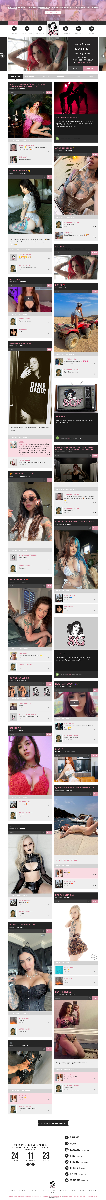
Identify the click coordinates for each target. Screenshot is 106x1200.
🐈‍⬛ (10, 1043)
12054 (69, 438)
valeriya (69, 452)
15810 (69, 674)
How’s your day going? (23, 925)
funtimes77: (24, 460)
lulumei (20, 730)
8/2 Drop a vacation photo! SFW (74, 788)
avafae (23, 173)
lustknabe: (69, 967)
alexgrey (66, 897)
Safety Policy (28, 1196)
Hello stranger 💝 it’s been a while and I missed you (27, 85)
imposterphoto (84, 62)
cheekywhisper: (26, 145)
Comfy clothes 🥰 (20, 171)
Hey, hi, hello (63, 992)
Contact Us (82, 1196)
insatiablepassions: (28, 555)
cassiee (20, 927)
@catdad (23, 444)
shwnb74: (23, 653)
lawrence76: (25, 255)
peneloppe (21, 88)
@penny (59, 860)
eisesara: (23, 157)
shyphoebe (67, 524)
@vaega (74, 860)
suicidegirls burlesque (67, 117)
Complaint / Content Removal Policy (71, 1196)
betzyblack (66, 686)
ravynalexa (67, 150)
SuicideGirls (53, 23)
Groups (40, 33)
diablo (59, 749)
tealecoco (21, 828)
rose (21, 345)
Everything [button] (75, 76)
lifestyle (60, 653)
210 (76, 69)
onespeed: (23, 330)
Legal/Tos (11, 1196)
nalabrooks (21, 281)
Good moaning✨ (65, 148)
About (83, 1190)
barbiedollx (25, 476)
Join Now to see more (53, 1123)
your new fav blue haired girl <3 (75, 522)
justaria (69, 790)
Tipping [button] (90, 76)
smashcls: (69, 233)
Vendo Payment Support (92, 1196)
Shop (92, 33)
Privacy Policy (21, 1196)
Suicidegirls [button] (30, 76)
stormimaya (21, 680)
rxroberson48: (71, 222)
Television (61, 417)
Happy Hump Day (64, 895)
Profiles (27, 33)
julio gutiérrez (69, 751)
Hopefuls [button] (45, 76)
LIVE (53, 1193)
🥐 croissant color (21, 474)
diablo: (68, 870)
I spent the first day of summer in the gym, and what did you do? (75, 448)
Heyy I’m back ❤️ (18, 579)
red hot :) (15, 728)
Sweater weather (20, 343)
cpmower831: (25, 703)
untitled (14, 279)
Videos (79, 33)
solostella (21, 582)
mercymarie (70, 994)
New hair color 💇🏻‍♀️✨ (67, 684)
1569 (91, 69)
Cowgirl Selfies (19, 678)
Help (74, 1190)
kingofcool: (70, 595)
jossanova (24, 1045)
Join (14, 33)
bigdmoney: (69, 978)
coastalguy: (70, 359)
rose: (21, 442)
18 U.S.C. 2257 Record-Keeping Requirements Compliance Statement (47, 1196)
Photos (65, 33)
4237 (68, 139)
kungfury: (69, 723)
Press (92, 1190)
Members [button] (60, 76)
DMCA (15, 1196)
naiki (65, 287)
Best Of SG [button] (15, 76)
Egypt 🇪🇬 (60, 285)
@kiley (67, 860)
